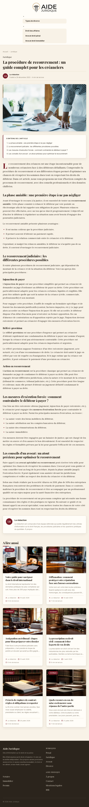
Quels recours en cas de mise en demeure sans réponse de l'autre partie (61, 702)
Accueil (5, 52)
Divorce (49, 766)
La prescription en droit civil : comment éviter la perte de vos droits (61, 641)
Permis (6, 785)
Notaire (6, 776)
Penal (48, 753)
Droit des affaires (32, 31)
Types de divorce (32, 21)
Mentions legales (54, 785)
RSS (47, 790)
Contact (49, 781)
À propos (28, 529)
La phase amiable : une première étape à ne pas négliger (30, 143)
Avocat (49, 761)
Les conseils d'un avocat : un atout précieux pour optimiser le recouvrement (38, 154)
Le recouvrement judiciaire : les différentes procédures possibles (34, 146)
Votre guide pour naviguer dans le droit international (19, 579)
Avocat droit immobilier (35, 41)
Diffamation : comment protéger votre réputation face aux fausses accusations (63, 580)
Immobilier (8, 781)
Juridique (13, 52)
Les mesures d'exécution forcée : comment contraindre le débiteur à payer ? (38, 150)
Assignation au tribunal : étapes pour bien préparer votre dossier (22, 640)
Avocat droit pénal (32, 36)
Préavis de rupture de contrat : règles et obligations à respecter (21, 701)
